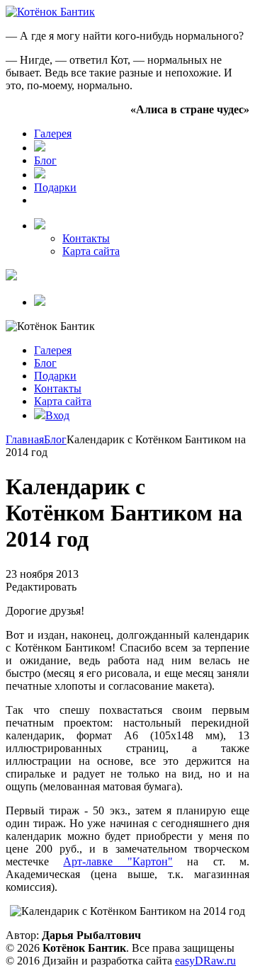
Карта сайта (91, 251)
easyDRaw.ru (205, 961)
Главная (25, 439)
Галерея (53, 133)
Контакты (86, 238)
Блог (45, 160)
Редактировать (41, 587)
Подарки (55, 187)
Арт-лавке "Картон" (117, 861)
